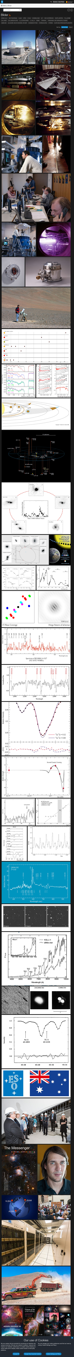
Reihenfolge (65, 27)
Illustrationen (24, 20)
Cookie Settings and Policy (54, 1354)
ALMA (20, 18)
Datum (70, 27)
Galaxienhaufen (13, 20)
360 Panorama (13, 18)
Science (55, 2)
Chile (29, 18)
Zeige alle (4, 18)
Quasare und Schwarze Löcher (17, 23)
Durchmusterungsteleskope (63, 23)
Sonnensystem (32, 23)
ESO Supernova (49, 18)
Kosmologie (36, 18)
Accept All (16, 1354)
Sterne (51, 23)
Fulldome (67, 18)
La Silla (32, 20)
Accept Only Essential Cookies (33, 1354)
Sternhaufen (43, 23)
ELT (42, 18)
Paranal (43, 20)
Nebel (38, 20)
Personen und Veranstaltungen (57, 20)
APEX (24, 18)
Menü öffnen (7, 6)
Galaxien (4, 20)
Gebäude (3, 23)
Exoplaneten (59, 18)
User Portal (61, 2)
